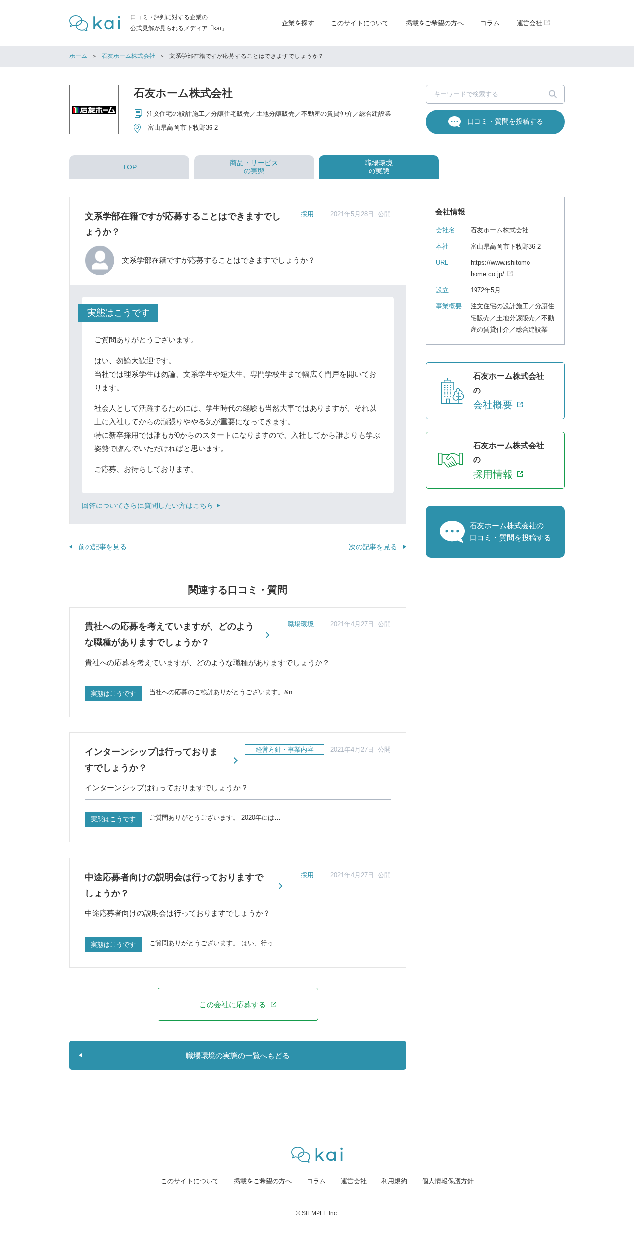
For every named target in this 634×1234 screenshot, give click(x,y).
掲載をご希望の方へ (435, 23)
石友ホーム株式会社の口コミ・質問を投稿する (510, 531)
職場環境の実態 (379, 167)
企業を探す (298, 23)
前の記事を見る (102, 547)
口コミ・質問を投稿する (505, 121)
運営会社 (354, 1181)
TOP (129, 167)
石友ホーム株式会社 (128, 56)
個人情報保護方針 (448, 1181)
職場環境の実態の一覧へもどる (238, 1055)
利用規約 (394, 1181)
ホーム (78, 56)
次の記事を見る (373, 547)
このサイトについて (360, 23)
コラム (490, 23)
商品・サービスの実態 (254, 167)
